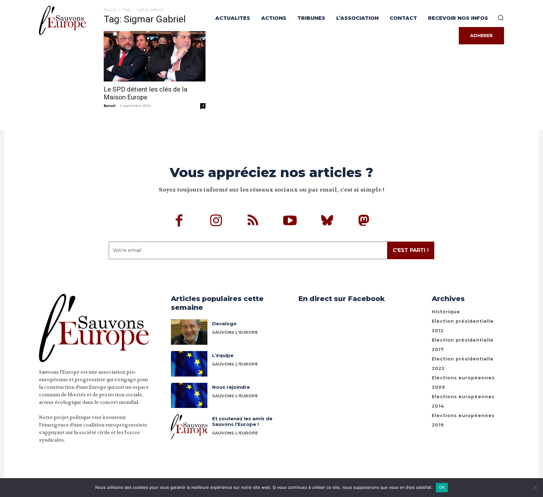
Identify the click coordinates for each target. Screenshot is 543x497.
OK (442, 487)
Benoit (110, 105)
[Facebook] (179, 221)
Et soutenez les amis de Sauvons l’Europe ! (242, 421)
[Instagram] (216, 221)
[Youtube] (290, 221)
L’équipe (222, 355)
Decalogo (224, 324)
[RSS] (253, 221)
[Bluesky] (327, 221)
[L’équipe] (189, 364)
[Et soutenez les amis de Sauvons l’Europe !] (189, 427)
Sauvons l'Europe (235, 332)
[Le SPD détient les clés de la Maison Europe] (155, 56)
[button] (500, 17)
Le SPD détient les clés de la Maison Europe (145, 93)
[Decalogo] (189, 332)
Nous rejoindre (231, 387)
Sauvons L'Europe (235, 363)
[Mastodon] (364, 221)
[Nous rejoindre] (189, 395)
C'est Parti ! (411, 250)
